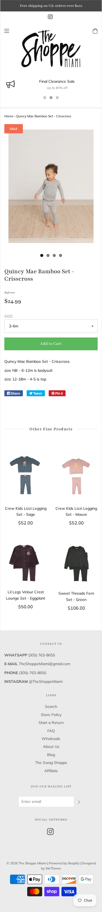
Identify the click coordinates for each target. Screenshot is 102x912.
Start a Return (51, 722)
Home (9, 116)
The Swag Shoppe (51, 762)
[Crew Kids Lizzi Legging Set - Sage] (25, 474)
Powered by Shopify (64, 863)
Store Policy (51, 714)
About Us (51, 746)
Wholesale (51, 738)
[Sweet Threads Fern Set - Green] (76, 563)
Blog (51, 754)
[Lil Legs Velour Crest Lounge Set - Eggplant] (25, 563)
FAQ (51, 730)
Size (8, 316)
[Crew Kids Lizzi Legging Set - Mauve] (76, 474)
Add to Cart (51, 343)
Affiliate (51, 770)
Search (51, 706)
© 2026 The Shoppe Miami (27, 863)
